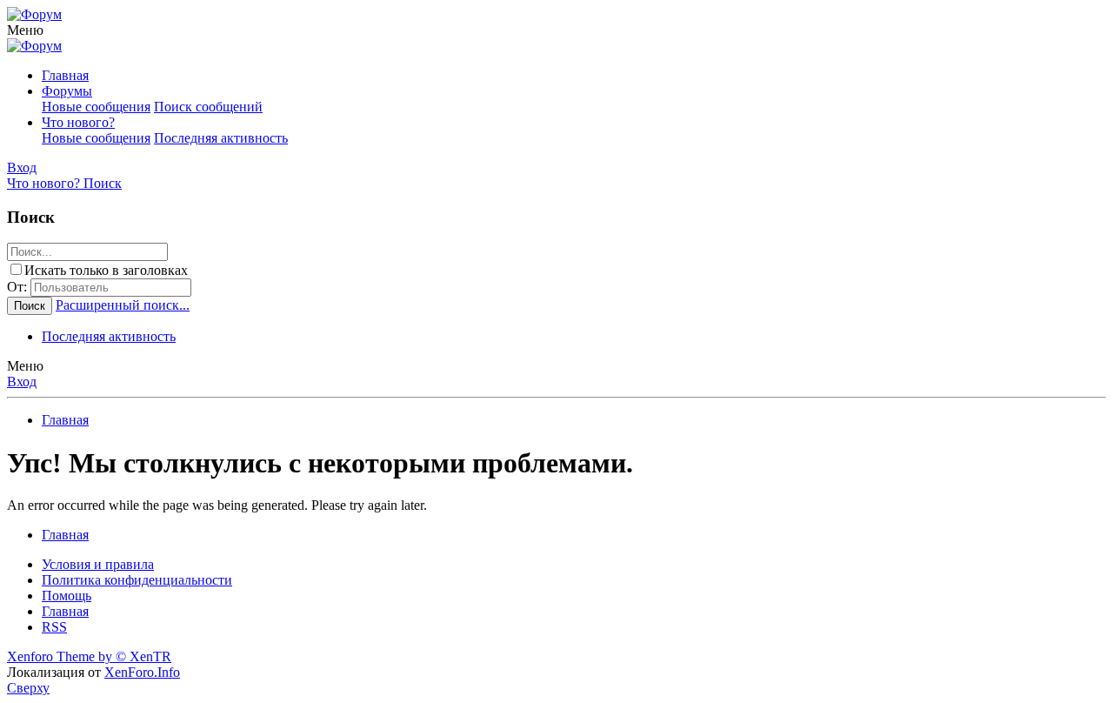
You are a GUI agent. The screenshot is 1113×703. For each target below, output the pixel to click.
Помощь (66, 595)
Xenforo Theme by (89, 656)
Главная (65, 75)
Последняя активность (221, 138)
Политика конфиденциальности (137, 579)
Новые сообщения (96, 106)
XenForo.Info (142, 672)
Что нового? (78, 122)
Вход (22, 381)
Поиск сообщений (208, 106)
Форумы (67, 91)
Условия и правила (98, 564)
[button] (25, 30)
